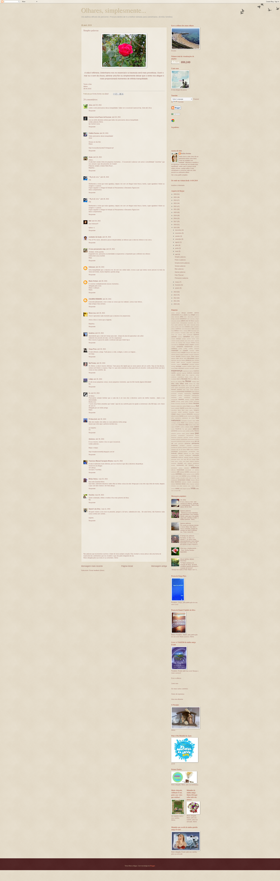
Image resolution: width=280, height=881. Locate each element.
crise (191, 352)
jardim (197, 399)
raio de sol (179, 449)
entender (191, 364)
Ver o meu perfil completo (179, 175)
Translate (181, 102)
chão (184, 342)
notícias (178, 422)
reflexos (180, 453)
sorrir (180, 476)
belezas (185, 330)
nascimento (178, 418)
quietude (173, 449)
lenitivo (173, 403)
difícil (185, 358)
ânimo (177, 322)
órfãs (197, 424)
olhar (186, 424)
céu (177, 342)
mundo (181, 416)
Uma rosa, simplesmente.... (189, 548)
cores (197, 350)
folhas (182, 383)
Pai (183, 429)
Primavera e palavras (181, 278)
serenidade (174, 468)
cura (198, 352)
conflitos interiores (194, 348)
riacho (178, 459)
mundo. (186, 416)
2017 (175, 221)
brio (194, 332)
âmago (173, 318)
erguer (194, 366)
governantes (182, 387)
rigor (185, 459)
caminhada (189, 334)
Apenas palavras (180, 272)
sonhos (173, 476)
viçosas (188, 488)
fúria (194, 385)
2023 (175, 203)
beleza (176, 330)
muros (197, 416)
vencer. (173, 488)
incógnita (180, 393)
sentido (173, 465)
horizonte (196, 389)
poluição (188, 441)
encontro (173, 364)
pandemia (174, 431)
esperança (176, 370)
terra (172, 482)
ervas (172, 368)
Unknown (92, 267)
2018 (175, 218)
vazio (189, 486)
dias (177, 358)
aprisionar (180, 324)
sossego (193, 476)
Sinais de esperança (177, 694)
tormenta (184, 482)
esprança (179, 373)
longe (188, 406)
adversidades (175, 314)
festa (195, 379)
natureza (175, 420)
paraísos (180, 431)
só (193, 470)
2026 (175, 194)
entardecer (185, 364)
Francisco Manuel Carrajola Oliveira (101, 461)
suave (173, 478)
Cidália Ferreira (94, 133)
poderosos (179, 441)
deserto (178, 356)
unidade (197, 484)
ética (187, 375)
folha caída (175, 383)
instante (180, 395)
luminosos (192, 406)
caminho (174, 336)
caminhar (196, 334)
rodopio (194, 459)
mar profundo (195, 408)
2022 (175, 206)
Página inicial (127, 566)
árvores (187, 326)
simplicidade (180, 470)
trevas (184, 484)
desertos (183, 356)
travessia (178, 484)
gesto (176, 387)
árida (185, 324)
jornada (178, 401)
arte (180, 326)
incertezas (173, 393)
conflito (185, 348)
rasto (188, 449)
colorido (173, 346)
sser (198, 476)
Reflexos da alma (189, 453)
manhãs (187, 408)
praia (176, 443)
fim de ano (174, 381)
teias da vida (192, 478)
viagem (184, 488)
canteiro (184, 338)
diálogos (173, 358)
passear (179, 433)
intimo (180, 397)
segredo (190, 463)
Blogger (152, 866)
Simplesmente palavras (182, 263)
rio (187, 459)
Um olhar (183, 500)
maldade (177, 408)
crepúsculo (174, 352)
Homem (173, 389)
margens (196, 410)
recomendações (183, 451)
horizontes (174, 391)
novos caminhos (189, 422)
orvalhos (182, 426)
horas (191, 389)
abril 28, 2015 (97, 105)
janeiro (177, 288)
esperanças (186, 371)
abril (176, 254)
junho (177, 248)
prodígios (182, 445)
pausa (192, 433)
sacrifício (197, 461)
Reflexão (174, 453)
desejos (173, 356)
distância (188, 360)
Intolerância (187, 397)
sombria (184, 474)
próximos (185, 447)
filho (198, 379)
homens (179, 389)
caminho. (180, 336)
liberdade (196, 403)
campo (192, 336)
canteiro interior (191, 338)
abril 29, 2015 (99, 333)
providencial (174, 447)
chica (90, 105)
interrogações (195, 395)
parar (184, 431)
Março (179, 410)
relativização (174, 455)
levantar (183, 403)
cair (176, 334)
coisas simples (189, 344)
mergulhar (191, 412)
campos (197, 336)
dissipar (183, 360)
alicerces (177, 316)
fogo (198, 381)
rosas (172, 461)
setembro (178, 239)
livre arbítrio (183, 406)
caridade (182, 340)
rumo (184, 461)
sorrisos (189, 476)
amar (188, 318)
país (186, 429)
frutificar (183, 385)
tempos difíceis (195, 480)
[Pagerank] (175, 114)
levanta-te (177, 403)
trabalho (189, 482)
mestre (197, 412)
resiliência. (180, 457)
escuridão (191, 368)
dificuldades (190, 358)
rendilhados (188, 455)
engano (179, 364)
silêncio (195, 467)
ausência (178, 328)
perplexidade (184, 439)
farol (178, 379)
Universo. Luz (175, 486)
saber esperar (190, 461)
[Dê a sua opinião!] (116, 94)
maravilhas (174, 410)
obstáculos (181, 424)
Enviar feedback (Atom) (96, 570)
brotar (172, 334)
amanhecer (183, 318)
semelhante (196, 463)
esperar (191, 371)
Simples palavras (180, 257)
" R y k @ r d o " (94, 177)
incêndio (197, 391)
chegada (188, 342)
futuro (197, 385)
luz (197, 405)
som (198, 472)
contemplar (174, 350)
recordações (192, 451)
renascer (181, 455)
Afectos (182, 314)
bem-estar (193, 330)
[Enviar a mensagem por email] (114, 94)
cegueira (197, 340)
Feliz (189, 379)
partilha (192, 431)
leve (187, 403)
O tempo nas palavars (187, 536)
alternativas (190, 316)
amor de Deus (189, 320)
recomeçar (174, 451)
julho (177, 245)
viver (172, 490)
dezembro (178, 230)
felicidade (184, 379)
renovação (196, 455)
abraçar (178, 313)
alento (197, 314)
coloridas (196, 344)
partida (188, 431)
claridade (181, 344)
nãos (172, 418)
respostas (196, 457)
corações (192, 350)
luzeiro (173, 408)
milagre (173, 414)
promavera (196, 445)
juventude (196, 401)
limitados (173, 406)
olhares (191, 424)
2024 (175, 200)
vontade (176, 490)
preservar (187, 443)
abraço (184, 313)
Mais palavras (179, 269)
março (177, 282)
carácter (173, 340)
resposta (191, 457)
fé (180, 379)
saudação (173, 463)
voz (179, 490)
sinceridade (188, 470)
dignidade (173, 360)
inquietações (187, 393)
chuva (193, 342)
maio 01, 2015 (118, 461)
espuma (184, 373)
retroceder (173, 459)
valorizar (185, 486)
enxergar (178, 366)
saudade (180, 463)
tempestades (182, 480)
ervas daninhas (179, 368)
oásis (176, 424)
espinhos (196, 371)
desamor (191, 354)
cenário (173, 342)
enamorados (196, 362)
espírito (173, 373)
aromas (177, 326)
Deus (192, 356)
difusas (197, 358)
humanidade (180, 391)
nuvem (173, 424)
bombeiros (177, 332)
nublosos (196, 422)
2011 (175, 301)
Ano (195, 322)
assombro (196, 326)
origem (173, 426)
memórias (185, 412)
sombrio (189, 474)
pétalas (197, 439)
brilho (191, 332)
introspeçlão (174, 399)
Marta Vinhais (93, 281)
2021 (175, 209)
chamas (180, 342)
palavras (196, 429)
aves (193, 328)
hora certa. (186, 389)
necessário (184, 420)
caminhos (186, 336)
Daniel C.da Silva (95, 509)
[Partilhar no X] (118, 94)
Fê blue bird (93, 419)
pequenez (180, 437)
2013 (175, 295)
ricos (182, 459)
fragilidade (174, 385)
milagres (178, 414)
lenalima (91, 333)
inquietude (196, 393)
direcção (179, 360)
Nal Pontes (92, 363)
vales (180, 486)
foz (194, 383)
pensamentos (190, 435)
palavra (190, 429)
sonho (197, 474)
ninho (193, 420)
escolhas (186, 368)
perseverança (191, 439)
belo (189, 330)
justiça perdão (189, 401)
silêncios (173, 470)
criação (183, 352)
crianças (188, 352)
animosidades (183, 322)
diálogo (197, 356)
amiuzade (173, 320)
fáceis (186, 377)
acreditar (190, 313)
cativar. (192, 340)
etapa (183, 375)
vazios (193, 486)
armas (197, 324)
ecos (178, 362)
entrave (197, 364)
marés (190, 410)
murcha (190, 416)
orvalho (177, 426)
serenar (197, 465)
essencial (196, 373)
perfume (178, 439)
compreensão (188, 346)
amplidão (196, 320)
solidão (187, 472)
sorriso (184, 476)
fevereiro (178, 285)
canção (173, 338)
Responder (92, 111)
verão (181, 488)
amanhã (177, 318)
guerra (197, 387)
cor (180, 350)
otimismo (187, 426)
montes (177, 416)
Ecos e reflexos (176, 678)
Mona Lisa (92, 313)
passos (187, 433)
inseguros (173, 395)
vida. (197, 488)
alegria (193, 315)
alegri (189, 314)
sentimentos (180, 465)
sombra (173, 474)
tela (198, 478)
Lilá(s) (91, 379)
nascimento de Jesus (188, 418)
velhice (197, 486)
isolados (187, 399)
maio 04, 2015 (99, 495)
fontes (190, 383)
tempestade (174, 480)
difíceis (181, 358)
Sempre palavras (180, 266)
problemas (174, 445)
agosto (177, 242)
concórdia (196, 346)
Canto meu (174, 683)
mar (190, 408)
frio (179, 385)
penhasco (173, 435)
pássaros (173, 433)
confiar (180, 348)
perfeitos (173, 439)
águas (186, 314)
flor (184, 381)
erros (197, 366)
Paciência (178, 429)
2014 (175, 292)
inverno (181, 399)
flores (188, 381)
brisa (197, 332)
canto (197, 338)
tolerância (178, 482)
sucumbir (182, 478)
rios (190, 459)
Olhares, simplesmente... (113, 10)
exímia (197, 375)
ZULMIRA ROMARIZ (95, 299)
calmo (184, 334)
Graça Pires (93, 349)
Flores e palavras (180, 260)
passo (183, 433)
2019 (175, 215)
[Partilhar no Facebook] (120, 94)
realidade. (196, 449)
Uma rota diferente (177, 699)
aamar (172, 313)
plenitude (173, 441)
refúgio (197, 453)
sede (185, 463)
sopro (177, 476)
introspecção (195, 397)
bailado (197, 328)
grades (187, 387)
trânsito (173, 484)
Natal (197, 418)
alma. (185, 316)
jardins (173, 401)
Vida (193, 488)
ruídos (180, 461)
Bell (90, 221)
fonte (186, 383)
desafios (186, 354)
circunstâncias (174, 344)
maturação (174, 412)
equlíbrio (189, 366)
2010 (175, 304)
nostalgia (173, 422)
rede (198, 451)
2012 (175, 298)
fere (192, 379)
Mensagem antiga (159, 566)
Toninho (91, 495)
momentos (190, 414)
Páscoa (196, 431)
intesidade (174, 397)
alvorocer (196, 316)
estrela (179, 375)
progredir (189, 445)
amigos (197, 318)
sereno (180, 468)
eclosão (173, 362)
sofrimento (174, 472)
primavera (195, 443)
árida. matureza (191, 324)
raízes (184, 449)
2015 (175, 227)
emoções (188, 362)
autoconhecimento (186, 328)
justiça (182, 401)
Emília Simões (186, 153)
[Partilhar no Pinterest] (122, 94)
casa (186, 340)
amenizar (192, 318)
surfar (187, 478)
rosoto (176, 461)
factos (191, 377)
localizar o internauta (177, 185)
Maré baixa (185, 410)
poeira (184, 441)
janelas (192, 399)
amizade (179, 320)
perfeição (196, 437)
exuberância (181, 377)
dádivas (173, 354)
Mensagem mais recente (92, 566)
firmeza (180, 381)
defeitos (178, 354)
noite (197, 420)
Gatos (172, 387)
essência (189, 373)
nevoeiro (189, 420)
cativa (188, 340)
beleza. (181, 330)
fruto (187, 385)
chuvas (197, 342)
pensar (197, 435)
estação (173, 375)
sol (178, 472)
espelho (197, 368)
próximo (180, 447)
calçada (180, 334)
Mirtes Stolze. (93, 479)
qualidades (196, 447)
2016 (175, 224)
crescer (179, 352)
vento (177, 488)
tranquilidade (195, 482)
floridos (194, 381)
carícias (177, 340)
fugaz (190, 385)
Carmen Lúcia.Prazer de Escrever (100, 117)
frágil (198, 383)
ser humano (189, 465)
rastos (191, 449)
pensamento (181, 435)
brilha (187, 332)
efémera (183, 362)
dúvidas (197, 360)
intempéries (187, 395)
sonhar (193, 474)
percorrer (186, 437)
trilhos (187, 484)
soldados (182, 472)
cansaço (178, 338)
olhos (194, 424)
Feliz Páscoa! (179, 275)
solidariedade (193, 472)
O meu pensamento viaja (97, 249)
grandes (192, 387)
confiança (174, 348)
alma (181, 317)
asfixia (191, 326)
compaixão (180, 346)
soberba (197, 470)
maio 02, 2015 (103, 479)
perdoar (191, 437)
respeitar (186, 457)
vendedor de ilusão (95, 237)
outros (172, 429)
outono (196, 427)
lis (89, 393)
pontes (192, 441)
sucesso (178, 478)
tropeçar (192, 484)
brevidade (183, 332)
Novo (182, 422)
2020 (175, 212)
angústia (173, 322)
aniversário (190, 322)
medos (179, 412)
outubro (177, 236)
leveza (190, 403)
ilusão (192, 391)
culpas (194, 352)
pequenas (173, 437)
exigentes (192, 375)
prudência (190, 447)
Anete (91, 157)
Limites (178, 406)
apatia (176, 324)
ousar (191, 426)
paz (197, 433)
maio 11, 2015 (105, 509)
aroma (172, 326)
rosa (197, 459)
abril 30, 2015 (95, 393)
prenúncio (180, 443)
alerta (172, 316)
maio (177, 251)
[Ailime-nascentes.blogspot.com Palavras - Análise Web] (173, 122)
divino (193, 360)
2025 (175, 197)
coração (185, 350)
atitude (173, 328)
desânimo (196, 354)
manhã (182, 408)
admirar (196, 313)
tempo (188, 480)
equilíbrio (184, 366)
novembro (178, 233)
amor (183, 321)
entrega (173, 366)
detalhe (188, 356)
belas (172, 330)
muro (193, 416)
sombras (178, 474)
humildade (188, 391)
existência (173, 377)
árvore (183, 326)
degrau (182, 354)
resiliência (174, 457)
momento (183, 414)
